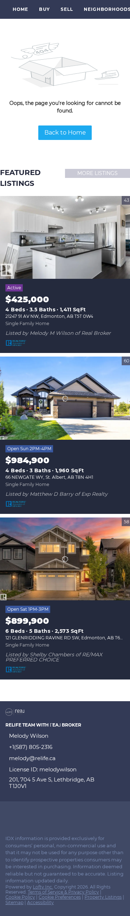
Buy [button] (44, 9)
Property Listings (103, 897)
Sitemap (14, 902)
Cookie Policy (20, 897)
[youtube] (52, 814)
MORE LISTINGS (97, 173)
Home (20, 9)
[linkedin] (23, 814)
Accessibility (40, 902)
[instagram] (37, 814)
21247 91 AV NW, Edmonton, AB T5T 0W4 (49, 316)
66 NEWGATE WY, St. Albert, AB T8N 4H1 (49, 477)
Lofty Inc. (43, 887)
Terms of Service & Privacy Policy (63, 892)
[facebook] (8, 814)
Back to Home (65, 132)
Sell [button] (67, 9)
